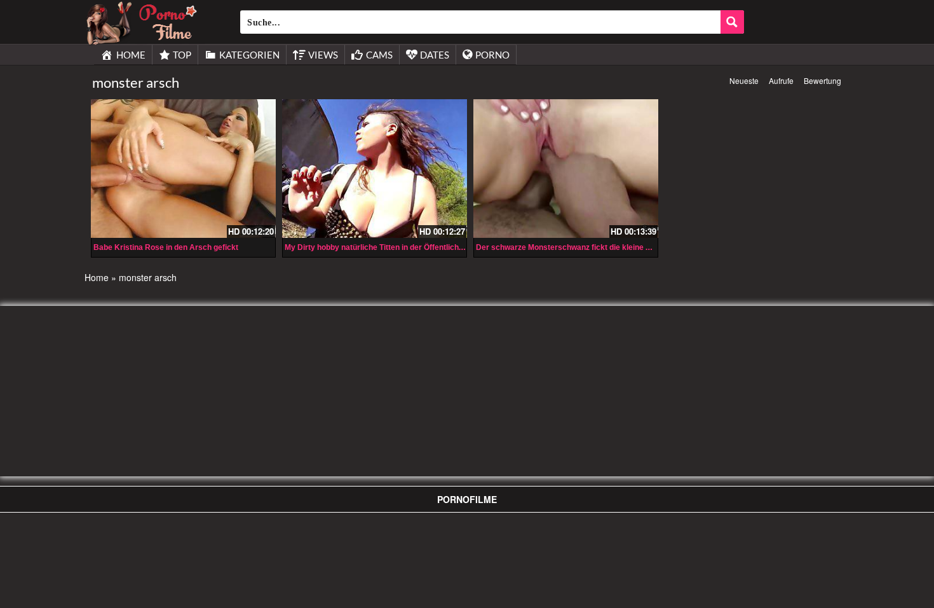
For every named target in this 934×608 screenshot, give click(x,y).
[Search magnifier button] (732, 22)
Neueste (744, 80)
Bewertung (822, 80)
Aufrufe (781, 80)
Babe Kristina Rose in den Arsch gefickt (165, 247)
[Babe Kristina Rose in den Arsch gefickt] (183, 168)
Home (97, 277)
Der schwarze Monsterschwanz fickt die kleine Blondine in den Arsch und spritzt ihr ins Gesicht (647, 247)
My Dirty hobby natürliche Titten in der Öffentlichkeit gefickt (392, 247)
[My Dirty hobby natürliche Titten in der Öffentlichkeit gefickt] (374, 168)
